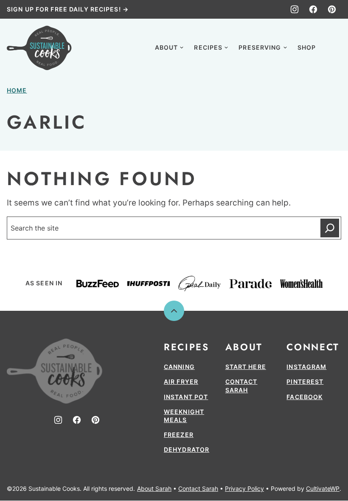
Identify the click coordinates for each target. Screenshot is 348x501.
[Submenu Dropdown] (181, 47)
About (166, 47)
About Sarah (154, 488)
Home (17, 90)
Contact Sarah (198, 488)
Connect (312, 346)
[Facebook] (313, 9)
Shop (306, 47)
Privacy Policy (244, 488)
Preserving (260, 47)
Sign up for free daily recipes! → (68, 9)
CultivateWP (323, 488)
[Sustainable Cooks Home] (39, 47)
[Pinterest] (332, 9)
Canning (179, 366)
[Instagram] (294, 9)
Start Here (245, 366)
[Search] (332, 46)
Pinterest (304, 381)
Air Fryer (181, 381)
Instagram (306, 366)
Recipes (208, 47)
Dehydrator (186, 449)
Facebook (304, 396)
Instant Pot (186, 396)
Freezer (179, 434)
